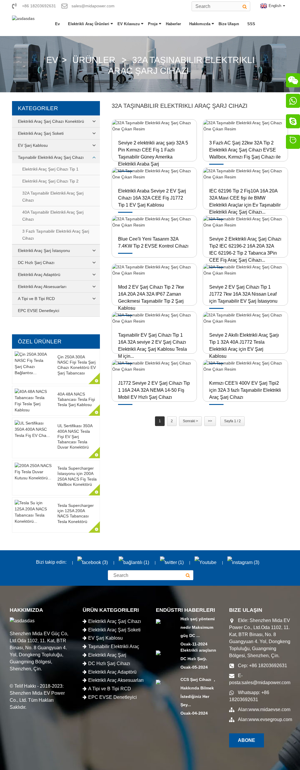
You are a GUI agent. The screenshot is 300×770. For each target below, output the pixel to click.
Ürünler (93, 60)
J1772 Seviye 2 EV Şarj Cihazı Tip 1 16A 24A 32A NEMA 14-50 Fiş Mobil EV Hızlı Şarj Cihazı (154, 390)
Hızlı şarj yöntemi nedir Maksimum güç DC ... (197, 627)
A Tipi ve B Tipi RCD (36, 298)
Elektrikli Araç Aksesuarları (42, 286)
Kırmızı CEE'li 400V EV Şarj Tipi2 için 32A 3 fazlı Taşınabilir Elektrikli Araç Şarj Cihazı (245, 390)
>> (210, 421)
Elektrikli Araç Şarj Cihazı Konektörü (51, 121)
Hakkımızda (199, 24)
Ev (57, 24)
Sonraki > (190, 421)
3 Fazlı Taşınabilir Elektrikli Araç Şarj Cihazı (55, 235)
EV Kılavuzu (128, 24)
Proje (153, 24)
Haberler (173, 24)
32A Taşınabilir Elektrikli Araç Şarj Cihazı (52, 196)
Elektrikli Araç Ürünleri (88, 24)
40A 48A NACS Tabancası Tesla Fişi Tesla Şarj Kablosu (76, 399)
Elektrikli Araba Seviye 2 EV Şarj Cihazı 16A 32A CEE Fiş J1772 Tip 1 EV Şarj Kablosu (152, 197)
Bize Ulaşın (229, 24)
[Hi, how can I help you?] (293, 143)
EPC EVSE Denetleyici (38, 310)
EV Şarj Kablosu (33, 145)
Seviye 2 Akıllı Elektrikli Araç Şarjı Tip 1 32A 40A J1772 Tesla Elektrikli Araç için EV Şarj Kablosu (244, 346)
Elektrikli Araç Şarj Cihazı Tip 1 (50, 169)
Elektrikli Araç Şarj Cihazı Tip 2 (50, 181)
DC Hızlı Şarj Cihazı (36, 262)
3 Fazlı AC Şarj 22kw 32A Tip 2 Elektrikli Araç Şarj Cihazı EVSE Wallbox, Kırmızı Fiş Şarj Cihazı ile (245, 149)
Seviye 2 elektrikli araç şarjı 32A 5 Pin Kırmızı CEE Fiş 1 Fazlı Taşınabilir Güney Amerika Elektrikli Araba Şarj (153, 153)
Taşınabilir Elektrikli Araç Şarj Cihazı (51, 157)
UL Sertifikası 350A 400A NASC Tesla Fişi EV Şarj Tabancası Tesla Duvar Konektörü (74, 436)
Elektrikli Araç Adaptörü (39, 274)
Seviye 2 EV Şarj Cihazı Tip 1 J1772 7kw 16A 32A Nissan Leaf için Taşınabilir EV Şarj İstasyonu (243, 294)
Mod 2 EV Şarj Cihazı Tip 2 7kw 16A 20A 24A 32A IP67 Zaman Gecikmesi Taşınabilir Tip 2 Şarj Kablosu (151, 298)
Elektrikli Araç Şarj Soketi (41, 133)
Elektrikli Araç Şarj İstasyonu (44, 250)
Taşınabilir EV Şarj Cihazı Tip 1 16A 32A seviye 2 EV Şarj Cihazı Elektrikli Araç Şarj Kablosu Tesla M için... (152, 346)
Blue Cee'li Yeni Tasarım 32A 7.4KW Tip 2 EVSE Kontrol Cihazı (153, 242)
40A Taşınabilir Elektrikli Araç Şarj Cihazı (52, 216)
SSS (251, 24)
